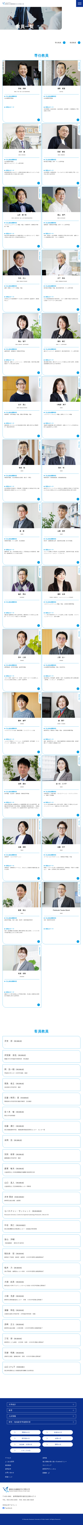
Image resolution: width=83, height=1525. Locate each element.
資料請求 (8, 1469)
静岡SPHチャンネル (49, 1469)
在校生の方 (58, 1432)
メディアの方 (26, 1450)
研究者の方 (26, 1438)
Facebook (8, 1508)
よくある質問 (9, 1461)
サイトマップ (47, 1465)
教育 (10, 1410)
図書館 (45, 1473)
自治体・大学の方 (25, 1444)
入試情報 (12, 1416)
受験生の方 (26, 1432)
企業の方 (58, 1438)
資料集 (45, 1458)
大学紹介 (12, 1404)
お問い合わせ (9, 1472)
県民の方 (58, 1444)
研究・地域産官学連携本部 (20, 1422)
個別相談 (8, 1465)
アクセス (8, 1458)
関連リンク (9, 1477)
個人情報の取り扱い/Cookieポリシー (55, 1461)
